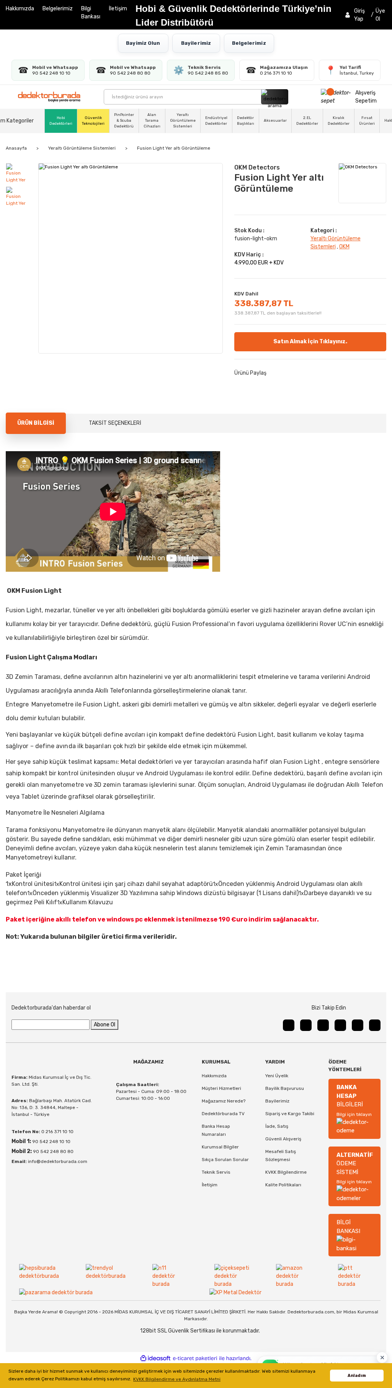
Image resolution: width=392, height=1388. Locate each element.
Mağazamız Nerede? (223, 1101)
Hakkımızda (20, 8)
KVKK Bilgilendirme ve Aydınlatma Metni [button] (176, 1379)
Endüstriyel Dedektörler (216, 121)
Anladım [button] (357, 1375)
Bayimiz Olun (143, 43)
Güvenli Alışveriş (283, 1139)
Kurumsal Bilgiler (220, 1147)
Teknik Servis (216, 1172)
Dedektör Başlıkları (245, 121)
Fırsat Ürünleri (367, 121)
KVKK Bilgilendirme (286, 1172)
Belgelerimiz (57, 8)
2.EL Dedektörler (307, 121)
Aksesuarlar (275, 120)
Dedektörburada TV (223, 1113)
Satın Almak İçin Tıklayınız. (310, 341)
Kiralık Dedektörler (339, 121)
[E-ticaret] (195, 1358)
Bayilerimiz (196, 43)
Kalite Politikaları (283, 1184)
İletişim (118, 8)
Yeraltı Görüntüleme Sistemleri (183, 121)
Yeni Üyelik (276, 1075)
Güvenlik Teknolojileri (93, 121)
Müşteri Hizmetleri (221, 1088)
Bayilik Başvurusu (284, 1088)
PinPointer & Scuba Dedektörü (124, 121)
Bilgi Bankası (90, 12)
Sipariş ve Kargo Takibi (289, 1113)
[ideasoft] (155, 1358)
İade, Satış (276, 1126)
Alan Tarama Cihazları (152, 121)
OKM (344, 246)
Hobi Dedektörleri (60, 121)
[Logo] (49, 97)
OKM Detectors (257, 167)
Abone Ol (104, 1024)
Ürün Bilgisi (35, 423)
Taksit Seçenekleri (115, 423)
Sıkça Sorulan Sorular (225, 1159)
